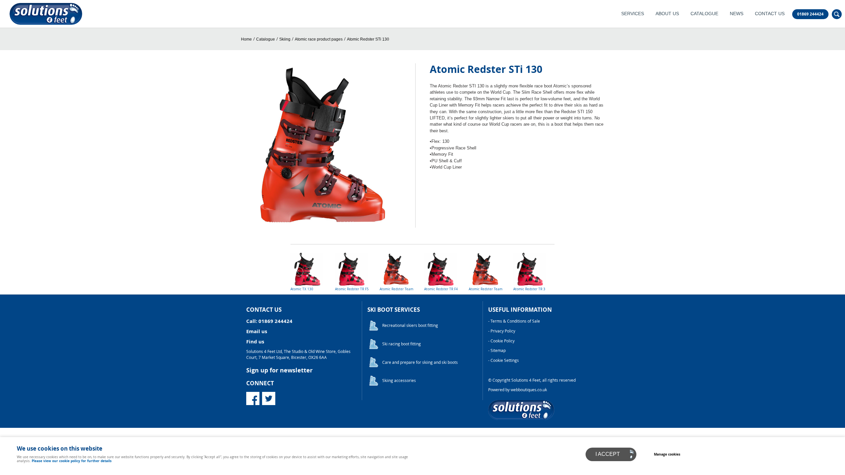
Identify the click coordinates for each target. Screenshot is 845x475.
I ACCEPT (607, 454)
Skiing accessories (399, 380)
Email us (256, 331)
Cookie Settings (504, 360)
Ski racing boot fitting (401, 344)
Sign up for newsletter (279, 370)
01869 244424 (810, 14)
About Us (667, 13)
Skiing (284, 39)
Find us (255, 341)
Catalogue (704, 13)
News (736, 13)
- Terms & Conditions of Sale (514, 321)
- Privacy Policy (501, 331)
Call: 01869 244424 (269, 321)
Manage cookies (667, 454)
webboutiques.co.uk (529, 390)
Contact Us (770, 13)
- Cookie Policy (501, 341)
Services (632, 13)
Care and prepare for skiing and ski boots (420, 362)
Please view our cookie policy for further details (72, 461)
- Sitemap (497, 350)
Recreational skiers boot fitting (410, 325)
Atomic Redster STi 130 (368, 39)
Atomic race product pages (319, 39)
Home (246, 39)
